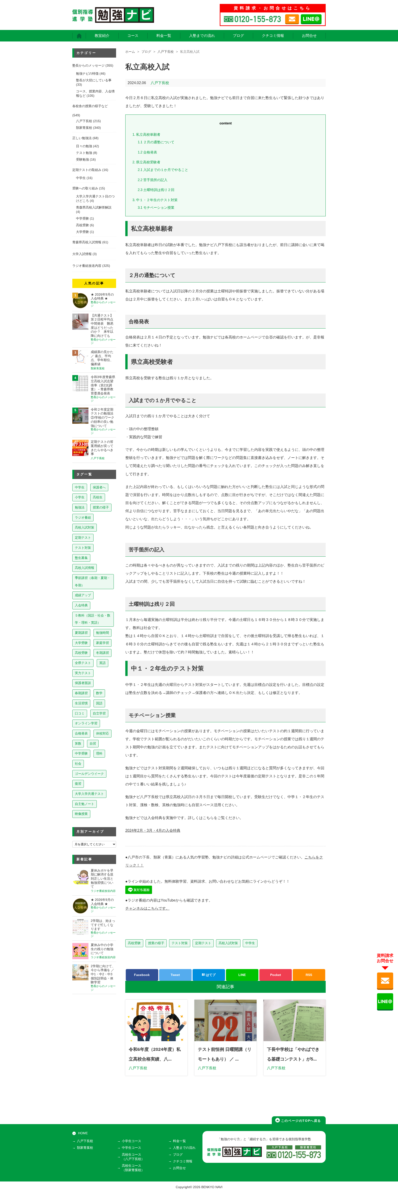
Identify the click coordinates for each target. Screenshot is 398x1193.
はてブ (210, 975)
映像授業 (81, 814)
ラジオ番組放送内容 (86, 265)
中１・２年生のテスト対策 (155, 200)
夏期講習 (81, 633)
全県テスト (83, 663)
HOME (83, 1133)
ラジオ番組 (83, 517)
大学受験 (82, 232)
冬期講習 (102, 653)
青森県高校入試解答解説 (93, 207)
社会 (78, 763)
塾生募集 (81, 558)
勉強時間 (102, 633)
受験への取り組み (85, 188)
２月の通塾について (156, 142)
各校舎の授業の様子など (90, 106)
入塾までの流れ (202, 36)
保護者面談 (83, 683)
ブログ (238, 36)
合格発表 (147, 152)
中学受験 (82, 218)
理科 (99, 753)
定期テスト (203, 943)
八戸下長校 (166, 51)
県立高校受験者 (146, 162)
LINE (242, 975)
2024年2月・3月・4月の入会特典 (152, 830)
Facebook (142, 975)
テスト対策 (180, 943)
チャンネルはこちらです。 (147, 908)
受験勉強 (82, 159)
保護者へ (99, 487)
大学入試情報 (82, 254)
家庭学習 (102, 643)
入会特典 (81, 605)
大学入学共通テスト (89, 794)
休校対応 (102, 733)
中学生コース (131, 1147)
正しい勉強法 (82, 138)
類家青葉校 (84, 127)
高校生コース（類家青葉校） (133, 1168)
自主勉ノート (84, 804)
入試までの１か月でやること (163, 170)
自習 (93, 743)
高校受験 (134, 943)
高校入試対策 (228, 943)
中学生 (250, 943)
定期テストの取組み (86, 170)
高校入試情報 (84, 568)
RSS (309, 975)
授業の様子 (156, 943)
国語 (99, 703)
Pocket (275, 975)
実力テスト (83, 673)
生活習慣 (81, 703)
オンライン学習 (86, 723)
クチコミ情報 (273, 36)
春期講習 (81, 693)
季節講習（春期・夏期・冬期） (92, 581)
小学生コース (131, 1141)
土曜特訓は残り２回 (156, 190)
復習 (78, 783)
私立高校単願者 (146, 134)
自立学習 (99, 713)
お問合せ (309, 36)
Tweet (175, 975)
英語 (102, 663)
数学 (99, 693)
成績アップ (83, 595)
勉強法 (80, 507)
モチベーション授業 (156, 207)
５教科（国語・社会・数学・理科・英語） (92, 619)
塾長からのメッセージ (88, 65)
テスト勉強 (84, 153)
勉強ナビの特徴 (87, 73)
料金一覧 (163, 36)
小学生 (80, 497)
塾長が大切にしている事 (93, 80)
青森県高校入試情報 (86, 242)
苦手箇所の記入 (152, 180)
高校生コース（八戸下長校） (133, 1157)
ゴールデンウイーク (89, 774)
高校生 (97, 497)
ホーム (130, 51)
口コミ (80, 713)
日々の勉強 (84, 146)
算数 (78, 743)
